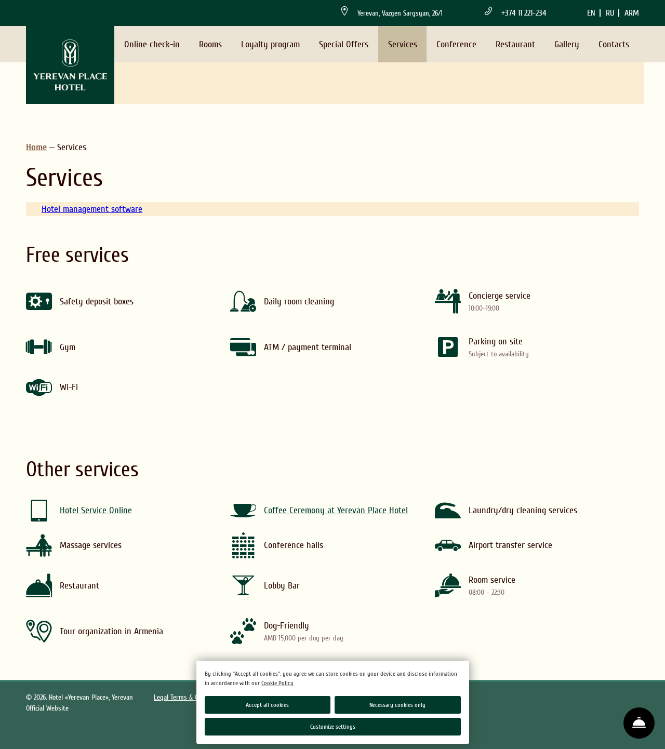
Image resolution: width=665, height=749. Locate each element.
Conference (456, 44)
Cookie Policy (277, 683)
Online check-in (152, 44)
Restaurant (515, 44)
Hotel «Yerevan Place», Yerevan (91, 697)
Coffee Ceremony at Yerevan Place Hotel (336, 510)
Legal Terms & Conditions (189, 697)
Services (402, 44)
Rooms (210, 44)
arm (631, 13)
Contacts (613, 44)
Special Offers (343, 44)
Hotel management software (92, 209)
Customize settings (332, 726)
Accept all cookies (267, 704)
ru (610, 13)
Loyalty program (270, 44)
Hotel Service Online (96, 510)
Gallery (566, 44)
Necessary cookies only (397, 704)
